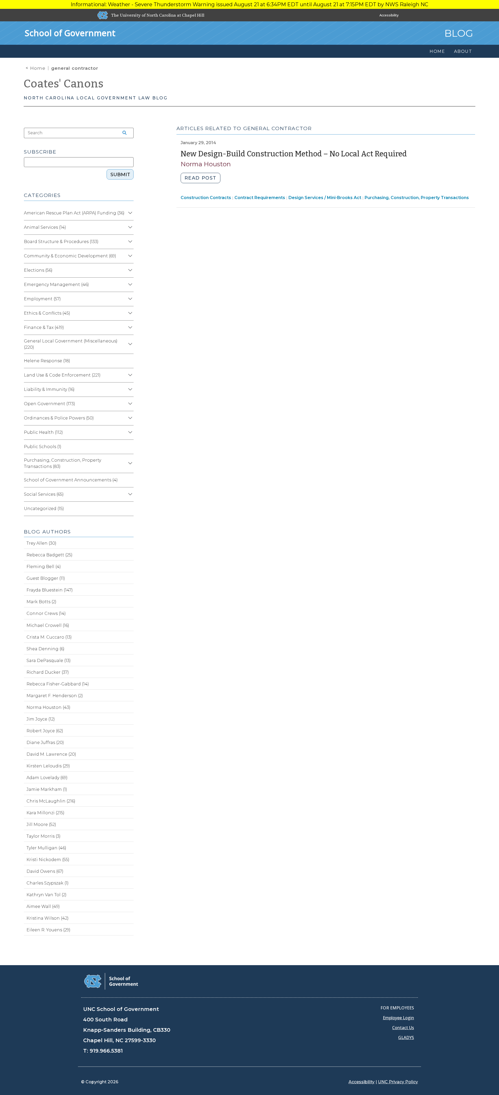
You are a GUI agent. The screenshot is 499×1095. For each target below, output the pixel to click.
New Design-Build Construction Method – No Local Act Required (294, 153)
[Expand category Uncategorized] (129, 509)
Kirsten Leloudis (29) (48, 765)
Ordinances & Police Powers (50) (59, 418)
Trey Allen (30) (41, 543)
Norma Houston (206, 164)
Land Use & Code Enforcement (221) (62, 375)
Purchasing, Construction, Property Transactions (417, 197)
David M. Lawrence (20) (51, 754)
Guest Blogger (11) (46, 578)
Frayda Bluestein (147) (50, 590)
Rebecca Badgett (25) (50, 554)
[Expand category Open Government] (129, 404)
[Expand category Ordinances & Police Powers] (129, 418)
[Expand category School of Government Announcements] (129, 480)
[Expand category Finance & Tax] (129, 328)
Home (37, 68)
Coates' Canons (64, 83)
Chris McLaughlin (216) (51, 801)
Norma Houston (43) (48, 707)
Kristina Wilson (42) (48, 918)
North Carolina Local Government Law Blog (96, 98)
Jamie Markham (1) (47, 789)
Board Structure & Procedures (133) (61, 241)
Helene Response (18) (47, 360)
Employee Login (398, 1018)
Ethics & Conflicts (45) (47, 313)
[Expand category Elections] (129, 270)
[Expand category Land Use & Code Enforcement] (129, 375)
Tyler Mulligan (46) (46, 847)
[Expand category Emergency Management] (129, 285)
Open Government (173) (49, 403)
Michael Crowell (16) (48, 625)
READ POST (200, 178)
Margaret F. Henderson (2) (55, 695)
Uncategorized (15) (44, 508)
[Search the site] (123, 133)
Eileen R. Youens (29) (48, 929)
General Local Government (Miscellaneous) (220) (70, 344)
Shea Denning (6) (45, 648)
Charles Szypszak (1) (48, 883)
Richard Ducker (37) (48, 672)
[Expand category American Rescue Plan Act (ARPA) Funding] (129, 213)
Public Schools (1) (42, 446)
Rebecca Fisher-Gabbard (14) (58, 684)
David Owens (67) (45, 871)
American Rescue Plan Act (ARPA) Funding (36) (74, 213)
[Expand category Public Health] (129, 432)
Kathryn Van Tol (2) (47, 894)
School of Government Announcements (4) (71, 480)
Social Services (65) (44, 494)
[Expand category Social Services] (129, 494)
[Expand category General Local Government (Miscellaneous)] (129, 344)
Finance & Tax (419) (44, 327)
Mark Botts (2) (41, 601)
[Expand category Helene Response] (129, 361)
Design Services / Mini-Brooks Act (324, 197)
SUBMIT (120, 174)
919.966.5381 (106, 1051)
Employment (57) (42, 298)
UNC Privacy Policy (398, 1081)
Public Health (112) (43, 432)
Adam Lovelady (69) (47, 777)
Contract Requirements (259, 197)
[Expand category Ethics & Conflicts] (129, 313)
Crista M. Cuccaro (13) (49, 637)
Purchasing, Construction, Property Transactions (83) (62, 463)
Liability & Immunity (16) (49, 389)
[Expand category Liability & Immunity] (129, 390)
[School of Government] (111, 980)
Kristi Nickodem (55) (48, 859)
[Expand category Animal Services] (129, 227)
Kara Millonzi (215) (45, 812)
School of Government (70, 33)
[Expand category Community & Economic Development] (129, 256)
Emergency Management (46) (56, 284)
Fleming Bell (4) (44, 566)
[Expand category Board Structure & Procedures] (129, 242)
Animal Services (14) (45, 227)
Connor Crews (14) (46, 613)
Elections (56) (38, 270)
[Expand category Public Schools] (129, 447)
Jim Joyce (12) (41, 719)
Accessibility (389, 15)
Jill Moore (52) (41, 824)
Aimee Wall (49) (43, 906)
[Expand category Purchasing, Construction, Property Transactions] (129, 463)
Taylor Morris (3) (44, 836)
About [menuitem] (463, 51)
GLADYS (406, 1037)
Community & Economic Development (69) (70, 255)
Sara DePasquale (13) (49, 660)
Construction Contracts (206, 197)
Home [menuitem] (437, 51)
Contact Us (403, 1027)
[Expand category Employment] (129, 299)
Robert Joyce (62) (45, 730)
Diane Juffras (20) (45, 742)
